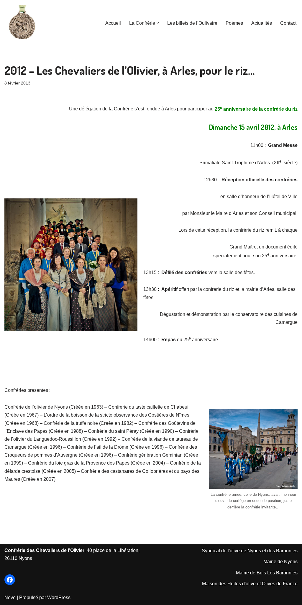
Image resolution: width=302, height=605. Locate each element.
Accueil (113, 23)
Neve (10, 597)
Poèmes (234, 23)
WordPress (58, 597)
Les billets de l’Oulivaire (192, 23)
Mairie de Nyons (280, 561)
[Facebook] (9, 579)
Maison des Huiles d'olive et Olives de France (250, 583)
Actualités (261, 23)
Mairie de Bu (249, 572)
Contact (288, 23)
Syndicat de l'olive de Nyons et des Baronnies (250, 550)
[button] (158, 23)
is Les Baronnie (278, 572)
